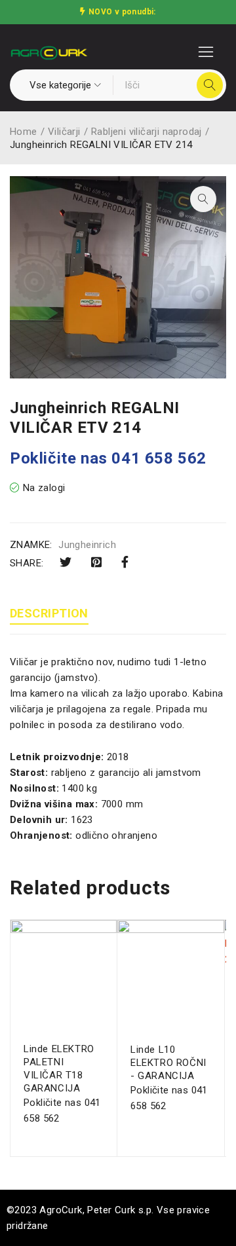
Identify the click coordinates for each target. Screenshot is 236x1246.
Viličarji (64, 131)
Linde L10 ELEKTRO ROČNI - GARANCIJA (168, 1063)
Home (23, 131)
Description (49, 613)
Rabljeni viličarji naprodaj (146, 131)
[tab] (49, 615)
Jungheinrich (87, 545)
